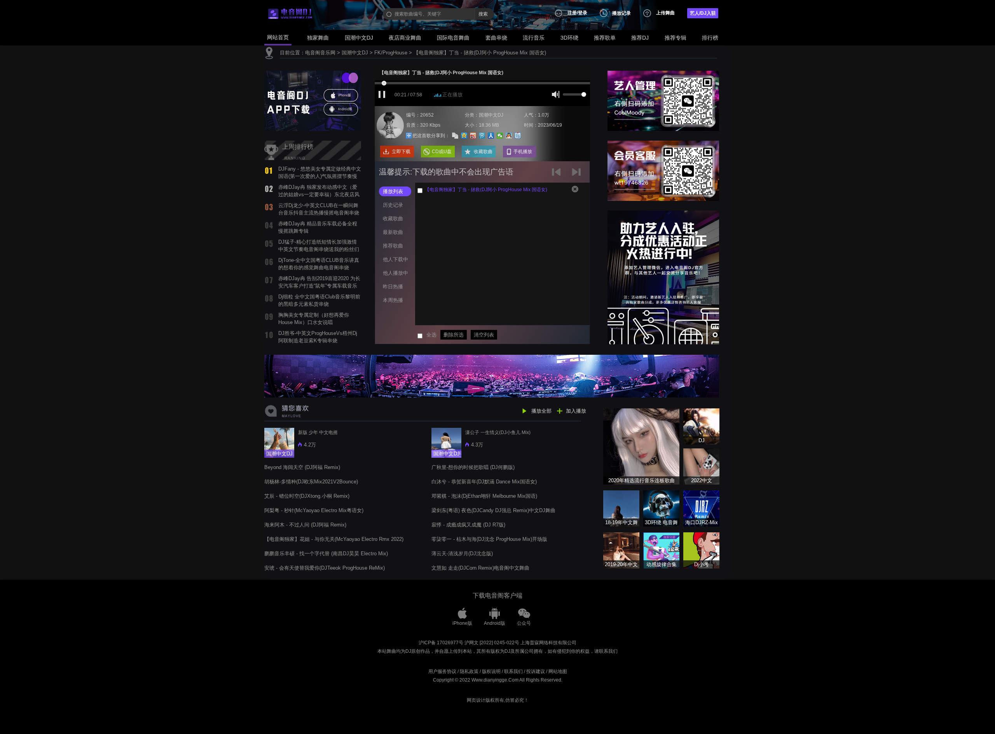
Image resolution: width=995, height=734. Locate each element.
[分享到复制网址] (455, 136)
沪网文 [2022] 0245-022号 (491, 642)
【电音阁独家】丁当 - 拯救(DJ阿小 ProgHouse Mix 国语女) (480, 53)
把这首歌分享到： (431, 135)
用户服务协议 (442, 671)
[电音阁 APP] (312, 100)
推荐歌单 (605, 38)
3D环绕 (569, 38)
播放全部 (541, 411)
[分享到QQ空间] (464, 136)
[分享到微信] (500, 136)
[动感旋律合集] (661, 550)
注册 (572, 13)
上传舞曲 (665, 13)
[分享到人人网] (491, 136)
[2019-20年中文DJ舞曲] (621, 550)
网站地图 (557, 671)
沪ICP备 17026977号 (441, 642)
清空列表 (484, 335)
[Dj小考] (701, 550)
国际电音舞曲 (453, 38)
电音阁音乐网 (320, 53)
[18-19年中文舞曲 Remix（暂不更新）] (621, 508)
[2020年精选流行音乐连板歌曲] (641, 446)
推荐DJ (640, 38)
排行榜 (710, 38)
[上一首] (558, 174)
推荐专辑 (675, 38)
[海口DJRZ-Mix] (701, 508)
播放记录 (621, 13)
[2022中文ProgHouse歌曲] (701, 466)
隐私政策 (469, 671)
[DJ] (701, 426)
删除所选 (453, 335)
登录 (582, 13)
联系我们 (513, 671)
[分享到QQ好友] (509, 136)
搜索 (483, 14)
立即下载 (401, 151)
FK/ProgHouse (390, 53)
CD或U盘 (442, 151)
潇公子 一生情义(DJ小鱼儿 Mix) (498, 432)
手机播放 (522, 151)
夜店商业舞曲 (405, 38)
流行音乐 (534, 38)
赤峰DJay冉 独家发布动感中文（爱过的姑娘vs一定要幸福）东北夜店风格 (319, 194)
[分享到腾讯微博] (482, 136)
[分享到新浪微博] (473, 136)
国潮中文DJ (359, 38)
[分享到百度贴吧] (518, 136)
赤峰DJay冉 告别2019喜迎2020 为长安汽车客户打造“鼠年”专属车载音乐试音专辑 (319, 285)
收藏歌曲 (483, 151)
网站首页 (278, 37)
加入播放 (576, 411)
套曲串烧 (496, 38)
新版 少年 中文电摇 (318, 432)
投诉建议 (535, 671)
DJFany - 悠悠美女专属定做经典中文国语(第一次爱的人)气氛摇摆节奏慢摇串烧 (319, 176)
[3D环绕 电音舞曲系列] (661, 508)
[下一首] (577, 174)
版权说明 (491, 671)
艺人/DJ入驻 (703, 13)
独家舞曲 (318, 38)
